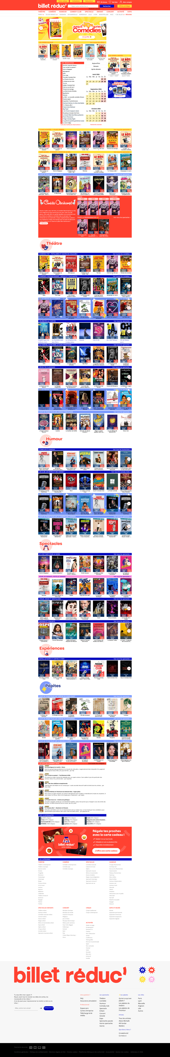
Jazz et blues (66, 919)
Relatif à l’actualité (114, 900)
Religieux (65, 916)
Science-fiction (42, 883)
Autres (102, 1026)
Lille (90, 14)
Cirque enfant (42, 929)
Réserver (82, 213)
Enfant (100, 12)
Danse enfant (42, 919)
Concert (110, 12)
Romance (40, 875)
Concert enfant (42, 916)
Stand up (111, 875)
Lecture (40, 887)
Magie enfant (42, 921)
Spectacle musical (91, 871)
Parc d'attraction (90, 933)
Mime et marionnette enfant (46, 923)
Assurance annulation (88, 1001)
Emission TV (89, 929)
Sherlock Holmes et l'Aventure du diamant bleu (58, 791)
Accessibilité (110, 1052)
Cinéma (88, 931)
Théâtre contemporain (44, 865)
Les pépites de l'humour (124, 1009)
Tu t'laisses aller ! (50, 808)
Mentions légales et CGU (57, 1052)
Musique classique (68, 910)
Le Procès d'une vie (50, 800)
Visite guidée (89, 940)
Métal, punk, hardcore (69, 923)
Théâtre (102, 998)
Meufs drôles (113, 879)
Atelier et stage (90, 925)
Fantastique (41, 877)
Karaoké (88, 952)
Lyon (95, 14)
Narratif (111, 898)
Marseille (141, 1003)
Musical (40, 889)
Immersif (88, 956)
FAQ (81, 998)
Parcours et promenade (92, 942)
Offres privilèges (124, 6)
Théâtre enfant (42, 910)
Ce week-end (123, 1033)
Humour (63, 12)
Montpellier (103, 14)
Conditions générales (21, 1052)
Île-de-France (51, 14)
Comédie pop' (66, 867)
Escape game (89, 927)
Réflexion (40, 891)
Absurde (111, 887)
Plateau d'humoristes (115, 873)
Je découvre (43, 223)
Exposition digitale (114, 919)
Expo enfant (41, 925)
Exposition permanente (115, 912)
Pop (64, 933)
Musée (111, 910)
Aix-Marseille (72, 14)
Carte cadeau (62, 1)
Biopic (40, 881)
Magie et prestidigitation (92, 877)
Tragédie (40, 873)
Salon (87, 950)
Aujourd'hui (96, 63)
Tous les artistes (125, 1018)
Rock (64, 931)
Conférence (89, 937)
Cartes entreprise (86, 1011)
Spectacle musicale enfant (45, 933)
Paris (40, 14)
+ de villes (119, 14)
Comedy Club (75, 12)
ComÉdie (52, 12)
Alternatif (112, 895)
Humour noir (112, 883)
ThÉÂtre (41, 12)
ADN (46, 783)
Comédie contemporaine (69, 865)
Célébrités (41, 893)
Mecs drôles (112, 877)
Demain (96, 66)
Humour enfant (42, 912)
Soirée (88, 935)
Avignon (63, 14)
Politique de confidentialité (39, 1052)
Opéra (87, 869)
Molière (121, 1026)
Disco (64, 937)
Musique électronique (69, 921)
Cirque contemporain (92, 912)
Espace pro (84, 1008)
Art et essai (41, 885)
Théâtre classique (43, 867)
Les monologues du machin (53, 767)
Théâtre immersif (43, 895)
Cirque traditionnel (91, 910)
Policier (40, 902)
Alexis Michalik (124, 1021)
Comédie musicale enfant (45, 914)
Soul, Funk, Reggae (68, 925)
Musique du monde (68, 912)
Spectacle (89, 12)
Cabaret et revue (90, 867)
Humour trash (113, 885)
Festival (65, 929)
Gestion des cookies (122, 1052)
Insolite (88, 958)
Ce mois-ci (122, 1036)
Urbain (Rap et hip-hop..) (69, 935)
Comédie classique (68, 869)
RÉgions (129, 14)
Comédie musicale (91, 865)
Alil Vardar (123, 1023)
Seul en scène (42, 869)
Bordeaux (83, 14)
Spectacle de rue (90, 883)
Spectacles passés (106, 1021)
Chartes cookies (72, 1052)
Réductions (89, 1)
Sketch (111, 889)
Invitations (76, 1)
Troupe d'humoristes (115, 865)
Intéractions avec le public (116, 893)
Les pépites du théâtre (124, 1004)
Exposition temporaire (115, 916)
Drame (40, 871)
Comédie (103, 1001)
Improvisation (113, 871)
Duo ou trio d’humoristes (116, 869)
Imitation (111, 891)
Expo (130, 12)
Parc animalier (90, 946)
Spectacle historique (91, 879)
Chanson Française (68, 914)
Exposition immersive (115, 914)
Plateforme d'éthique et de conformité (91, 1052)
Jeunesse (40, 898)
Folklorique (66, 927)
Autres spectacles (106, 1023)
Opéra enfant (42, 927)
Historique (41, 879)
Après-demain (96, 69)
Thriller (40, 904)
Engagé (40, 900)
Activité (120, 12)
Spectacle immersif (91, 881)
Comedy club (112, 867)
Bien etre (88, 954)
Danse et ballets (90, 875)
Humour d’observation (115, 881)
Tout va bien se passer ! (51, 775)
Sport (87, 944)
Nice (111, 14)
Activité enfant (42, 931)
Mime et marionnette (92, 873)
